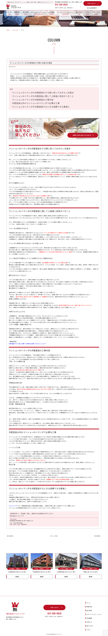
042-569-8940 (18, 523)
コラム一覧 (15, 30)
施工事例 (89, 610)
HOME (7, 30)
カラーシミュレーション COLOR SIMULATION (38, 13)
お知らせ (89, 622)
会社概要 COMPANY (52, 13)
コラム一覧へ (54, 536)
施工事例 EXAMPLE (26, 13)
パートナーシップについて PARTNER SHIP (65, 13)
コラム (88, 630)
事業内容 (89, 607)
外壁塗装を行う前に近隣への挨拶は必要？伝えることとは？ (28, 344)
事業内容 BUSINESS (17, 13)
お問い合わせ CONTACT (96, 13)
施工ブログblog (79, 13)
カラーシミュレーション (94, 614)
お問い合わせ (91, 3)
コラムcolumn (88, 13)
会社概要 (89, 618)
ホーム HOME (9, 13)
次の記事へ (97, 536)
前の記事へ (10, 536)
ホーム (88, 603)
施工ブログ (89, 626)
